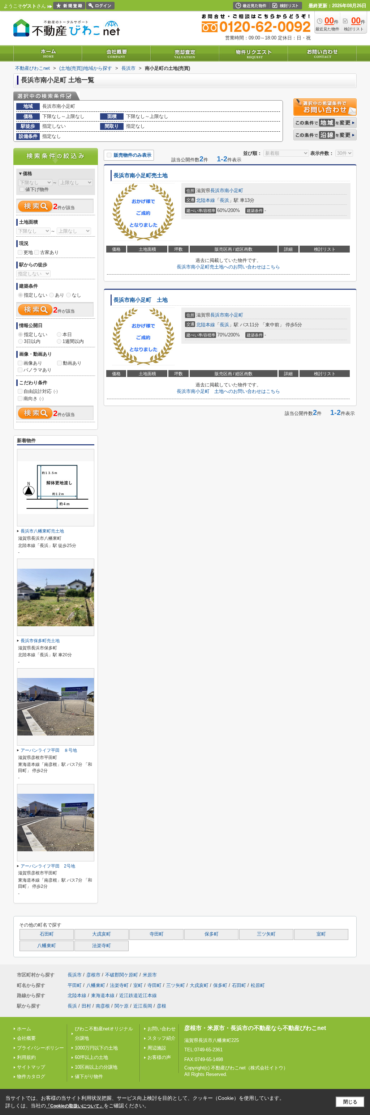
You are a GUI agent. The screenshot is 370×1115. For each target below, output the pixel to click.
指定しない (35, 295)
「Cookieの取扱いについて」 (75, 1105)
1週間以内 (73, 341)
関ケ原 (122, 1006)
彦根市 (93, 975)
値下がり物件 (89, 1076)
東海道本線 (103, 995)
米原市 (150, 975)
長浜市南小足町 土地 (140, 300)
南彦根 (103, 1006)
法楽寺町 (101, 945)
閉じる (350, 1102)
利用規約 (26, 1057)
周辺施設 (156, 1048)
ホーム (24, 1028)
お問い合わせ (161, 1028)
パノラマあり (37, 370)
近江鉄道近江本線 (138, 995)
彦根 (161, 1006)
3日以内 (32, 341)
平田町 (75, 985)
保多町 (212, 934)
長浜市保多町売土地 (40, 640)
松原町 (258, 985)
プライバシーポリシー (40, 1048)
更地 (28, 252)
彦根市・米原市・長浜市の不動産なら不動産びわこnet (255, 1028)
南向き (33, 398)
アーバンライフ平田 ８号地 (49, 750)
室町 (321, 934)
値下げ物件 (37, 189)
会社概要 (26, 1038)
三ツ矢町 (266, 934)
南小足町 (233, 190)
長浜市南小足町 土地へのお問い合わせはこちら (228, 391)
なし (76, 295)
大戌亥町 (101, 934)
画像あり (32, 363)
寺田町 (157, 934)
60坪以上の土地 (91, 1057)
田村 (86, 1006)
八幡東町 (46, 945)
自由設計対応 (40, 391)
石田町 (47, 934)
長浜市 (217, 190)
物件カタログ (31, 1076)
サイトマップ (31, 1067)
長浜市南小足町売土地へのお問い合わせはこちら (228, 267)
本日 (67, 334)
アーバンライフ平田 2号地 (48, 866)
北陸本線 (205, 200)
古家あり (49, 252)
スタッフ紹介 (161, 1038)
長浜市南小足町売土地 (140, 175)
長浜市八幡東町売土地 (42, 531)
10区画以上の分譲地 (96, 1067)
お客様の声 (159, 1057)
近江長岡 (142, 1006)
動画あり (72, 363)
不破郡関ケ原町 (121, 975)
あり (59, 295)
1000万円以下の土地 (96, 1048)
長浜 (224, 200)
